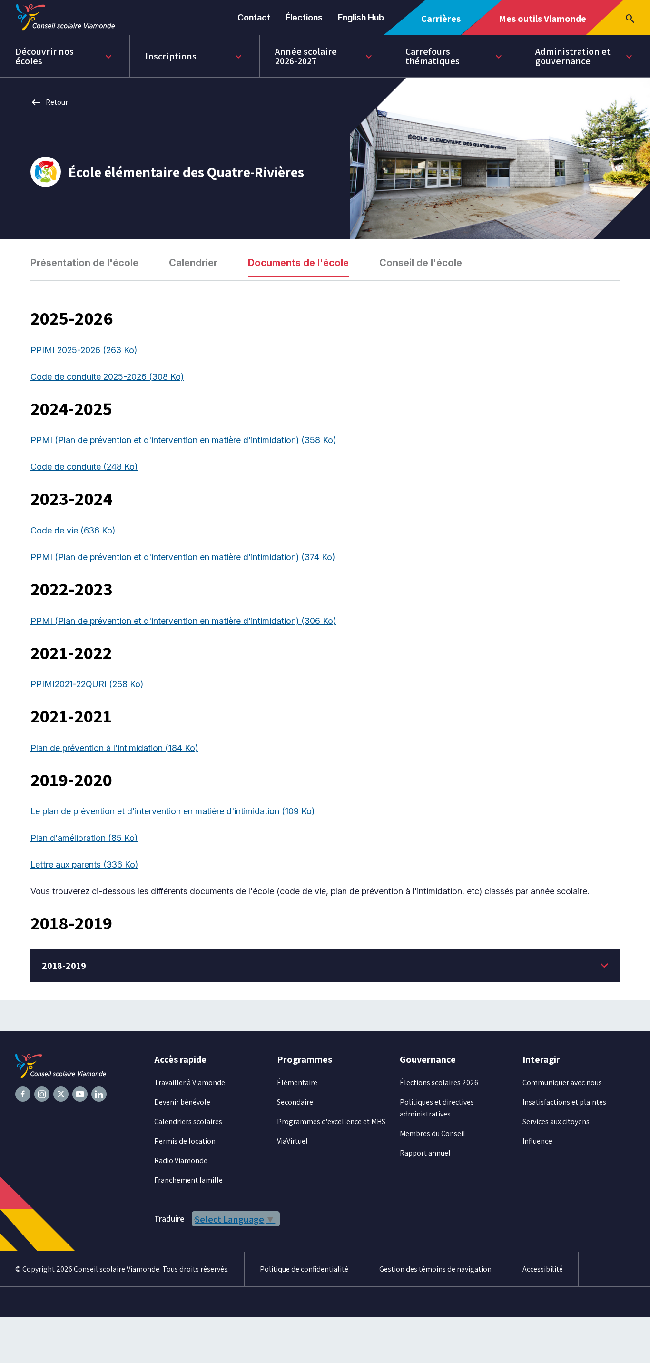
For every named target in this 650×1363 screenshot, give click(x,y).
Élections (304, 17)
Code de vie (72, 530)
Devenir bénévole (182, 1102)
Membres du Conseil (432, 1133)
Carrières (444, 23)
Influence (537, 1141)
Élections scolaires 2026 (439, 1082)
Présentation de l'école (84, 262)
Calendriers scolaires (188, 1121)
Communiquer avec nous (562, 1082)
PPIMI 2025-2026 (83, 350)
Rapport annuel (425, 1153)
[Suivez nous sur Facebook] (22, 1094)
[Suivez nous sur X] (61, 1094)
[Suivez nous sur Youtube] (80, 1094)
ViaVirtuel (292, 1141)
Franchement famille (188, 1180)
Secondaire (295, 1102)
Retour (49, 102)
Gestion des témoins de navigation (435, 1269)
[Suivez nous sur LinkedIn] (99, 1094)
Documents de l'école (298, 262)
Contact (253, 17)
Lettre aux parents (84, 864)
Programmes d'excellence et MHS (331, 1121)
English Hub (361, 17)
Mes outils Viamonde (542, 23)
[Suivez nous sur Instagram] (41, 1094)
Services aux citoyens (556, 1121)
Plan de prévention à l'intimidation (114, 748)
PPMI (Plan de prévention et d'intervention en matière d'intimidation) (183, 440)
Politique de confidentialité (304, 1269)
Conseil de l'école (420, 262)
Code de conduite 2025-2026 (107, 377)
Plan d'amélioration (84, 838)
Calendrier (193, 262)
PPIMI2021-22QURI (86, 684)
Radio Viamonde (180, 1160)
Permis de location (185, 1141)
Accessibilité (542, 1269)
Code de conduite (84, 467)
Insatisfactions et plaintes (564, 1102)
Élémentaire (297, 1082)
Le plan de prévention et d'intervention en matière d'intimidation (172, 811)
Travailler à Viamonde (189, 1082)
